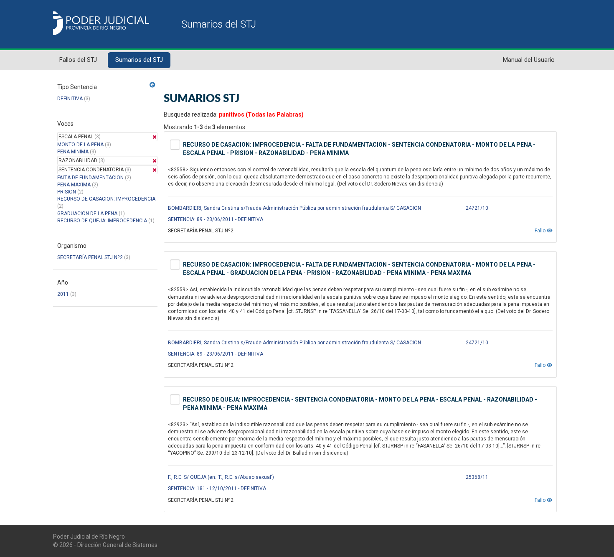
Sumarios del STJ (139, 60)
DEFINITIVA (70, 99)
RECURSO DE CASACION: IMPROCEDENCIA (106, 199)
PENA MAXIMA (74, 185)
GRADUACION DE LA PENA (87, 213)
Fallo (541, 231)
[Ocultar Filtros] (152, 85)
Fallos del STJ (78, 60)
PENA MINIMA (73, 152)
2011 (63, 294)
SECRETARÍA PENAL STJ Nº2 (90, 257)
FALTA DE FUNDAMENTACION (90, 178)
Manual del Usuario (529, 60)
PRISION (66, 192)
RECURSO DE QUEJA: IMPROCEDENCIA (102, 221)
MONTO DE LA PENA (80, 145)
